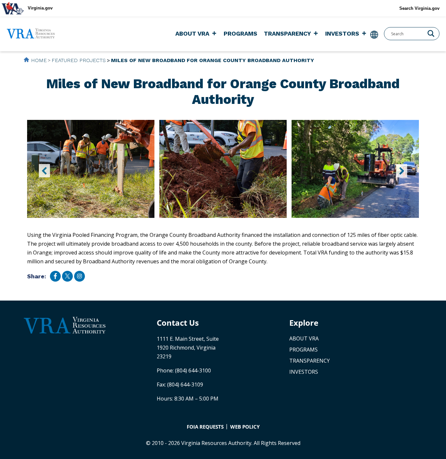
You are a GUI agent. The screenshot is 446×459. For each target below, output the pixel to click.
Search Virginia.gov (419, 8)
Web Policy (245, 426)
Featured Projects (79, 60)
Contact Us (178, 322)
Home (39, 60)
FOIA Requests (205, 426)
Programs (240, 33)
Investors (342, 33)
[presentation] (44, 170)
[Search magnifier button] (431, 33)
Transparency (287, 33)
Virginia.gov (40, 8)
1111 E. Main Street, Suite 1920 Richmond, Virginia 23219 (188, 347)
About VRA (192, 33)
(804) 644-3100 (193, 370)
